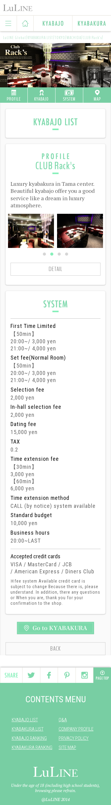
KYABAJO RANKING (29, 738)
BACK (55, 648)
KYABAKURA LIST (27, 729)
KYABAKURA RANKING (32, 747)
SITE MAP (67, 747)
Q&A (63, 720)
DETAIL (55, 269)
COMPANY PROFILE (76, 729)
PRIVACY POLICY (73, 738)
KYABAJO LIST (25, 720)
